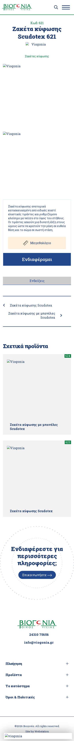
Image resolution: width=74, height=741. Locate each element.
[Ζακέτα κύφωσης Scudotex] (37, 476)
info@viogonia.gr (39, 642)
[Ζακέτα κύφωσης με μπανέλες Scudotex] (37, 389)
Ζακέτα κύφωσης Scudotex (31, 305)
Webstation (42, 731)
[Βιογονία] (17, 7)
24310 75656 (39, 634)
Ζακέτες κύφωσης (37, 56)
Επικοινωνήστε (34, 575)
